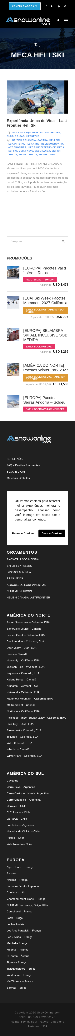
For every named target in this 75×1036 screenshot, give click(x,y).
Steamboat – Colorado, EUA (24, 730)
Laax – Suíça (15, 917)
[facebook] (46, 6)
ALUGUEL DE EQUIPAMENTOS (26, 584)
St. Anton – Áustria (18, 955)
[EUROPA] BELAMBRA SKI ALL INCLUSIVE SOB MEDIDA (45, 335)
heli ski (54, 140)
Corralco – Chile (16, 806)
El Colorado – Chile (18, 812)
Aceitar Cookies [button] (52, 533)
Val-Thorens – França (20, 981)
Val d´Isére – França (19, 975)
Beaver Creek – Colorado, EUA (26, 635)
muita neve (26, 151)
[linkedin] (52, 6)
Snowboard (47, 154)
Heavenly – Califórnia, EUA (23, 660)
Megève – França (17, 949)
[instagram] (65, 6)
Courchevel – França (19, 911)
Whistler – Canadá (18, 749)
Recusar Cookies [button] (23, 533)
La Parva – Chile (17, 818)
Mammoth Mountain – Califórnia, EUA (30, 698)
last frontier (16, 147)
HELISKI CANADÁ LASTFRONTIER (28, 597)
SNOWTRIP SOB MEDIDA (23, 559)
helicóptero (15, 144)
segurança (42, 151)
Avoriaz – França (17, 879)
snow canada (28, 154)
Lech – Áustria (15, 924)
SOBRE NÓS (14, 458)
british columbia (24, 140)
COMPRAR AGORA (23, 6)
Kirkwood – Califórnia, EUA (23, 692)
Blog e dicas (15, 136)
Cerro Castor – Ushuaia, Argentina (28, 793)
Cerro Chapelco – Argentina (24, 799)
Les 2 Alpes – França (19, 936)
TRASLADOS (15, 578)
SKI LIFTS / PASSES (19, 565)
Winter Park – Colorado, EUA (24, 755)
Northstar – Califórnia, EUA (23, 711)
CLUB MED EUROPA (19, 591)
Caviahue (12, 780)
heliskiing (33, 144)
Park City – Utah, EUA (20, 724)
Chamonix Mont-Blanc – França (26, 898)
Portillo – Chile (15, 837)
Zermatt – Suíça (16, 987)
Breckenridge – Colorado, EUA (25, 641)
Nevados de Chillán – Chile (23, 831)
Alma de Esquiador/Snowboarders (36, 132)
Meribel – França (17, 943)
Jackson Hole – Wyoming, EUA (25, 666)
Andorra (12, 873)
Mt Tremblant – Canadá (21, 704)
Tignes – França (17, 962)
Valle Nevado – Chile (19, 844)
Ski (54, 151)
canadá (43, 140)
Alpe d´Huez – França (20, 867)
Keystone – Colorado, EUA (23, 673)
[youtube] (59, 6)
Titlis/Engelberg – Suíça (21, 968)
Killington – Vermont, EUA (22, 685)
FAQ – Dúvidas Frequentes (23, 465)
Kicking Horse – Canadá (21, 679)
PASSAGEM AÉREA (19, 572)
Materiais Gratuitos (18, 478)
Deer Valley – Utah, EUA (21, 647)
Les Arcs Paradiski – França (24, 930)
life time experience (42, 147)
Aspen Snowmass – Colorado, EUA (28, 622)
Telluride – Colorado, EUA (22, 736)
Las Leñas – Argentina (20, 825)
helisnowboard (52, 144)
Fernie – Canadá (17, 654)
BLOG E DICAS (16, 471)
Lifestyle (32, 136)
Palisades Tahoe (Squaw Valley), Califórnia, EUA (36, 717)
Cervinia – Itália (16, 892)
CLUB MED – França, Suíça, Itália (27, 905)
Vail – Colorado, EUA (19, 743)
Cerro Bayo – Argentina (21, 786)
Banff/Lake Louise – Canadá (24, 628)
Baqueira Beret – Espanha (23, 886)
